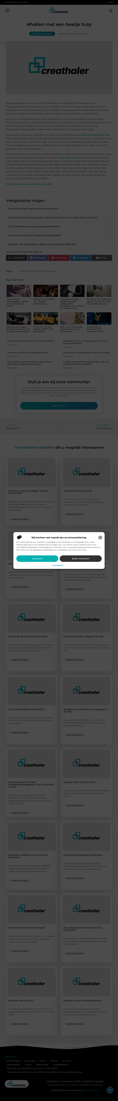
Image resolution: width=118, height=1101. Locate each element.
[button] (100, 537)
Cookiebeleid (57, 565)
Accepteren (37, 558)
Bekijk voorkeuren (81, 558)
